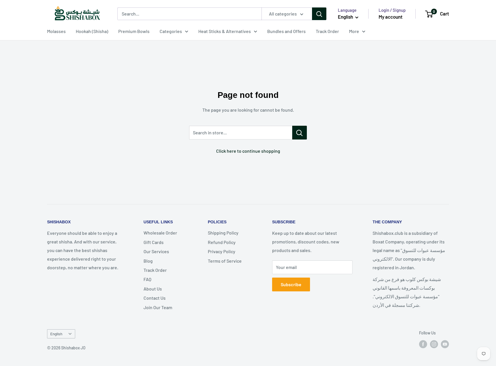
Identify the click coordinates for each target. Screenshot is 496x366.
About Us (153, 288)
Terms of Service (225, 261)
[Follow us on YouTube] (445, 344)
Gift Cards (154, 242)
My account (390, 17)
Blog (148, 261)
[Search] (319, 13)
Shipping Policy (223, 232)
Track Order (327, 31)
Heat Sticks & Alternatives (224, 31)
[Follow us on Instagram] (434, 344)
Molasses (56, 31)
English (56, 333)
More (354, 31)
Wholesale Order (160, 232)
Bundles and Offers (286, 31)
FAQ (147, 279)
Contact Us (155, 298)
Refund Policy (222, 242)
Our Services (156, 251)
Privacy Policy (221, 251)
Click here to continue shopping (248, 151)
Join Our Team (158, 307)
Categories (171, 31)
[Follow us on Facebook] (423, 344)
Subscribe (291, 284)
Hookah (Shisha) (92, 31)
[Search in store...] (299, 133)
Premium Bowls (134, 31)
